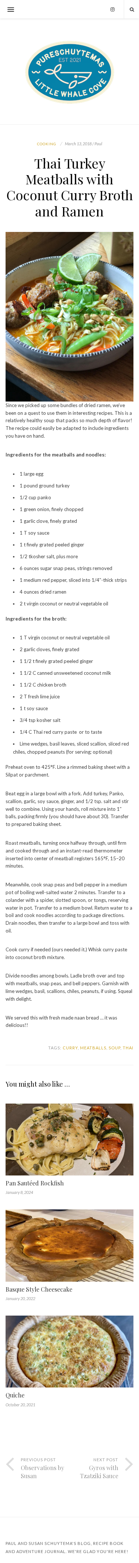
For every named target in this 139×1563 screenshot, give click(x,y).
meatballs (93, 1047)
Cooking (46, 144)
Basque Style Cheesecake (39, 1289)
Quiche (15, 1395)
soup (114, 1047)
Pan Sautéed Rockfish (35, 1183)
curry (70, 1047)
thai (128, 1047)
